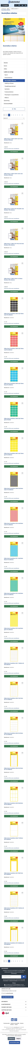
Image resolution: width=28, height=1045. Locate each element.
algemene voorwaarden (8, 985)
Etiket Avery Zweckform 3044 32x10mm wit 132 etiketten (13, 769)
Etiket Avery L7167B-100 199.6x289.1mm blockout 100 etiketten (14, 209)
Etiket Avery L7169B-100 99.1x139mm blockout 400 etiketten (13, 279)
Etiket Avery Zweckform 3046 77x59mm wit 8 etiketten (13, 838)
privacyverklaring (17, 984)
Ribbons (7, 97)
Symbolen (7, 89)
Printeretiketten (8, 77)
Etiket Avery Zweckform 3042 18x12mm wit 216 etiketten (13, 699)
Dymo (5, 66)
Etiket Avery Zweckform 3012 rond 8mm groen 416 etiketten (13, 594)
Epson (6, 75)
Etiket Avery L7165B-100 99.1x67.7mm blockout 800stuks (13, 139)
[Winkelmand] (25, 5)
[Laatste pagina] (22, 115)
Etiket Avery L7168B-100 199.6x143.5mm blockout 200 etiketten (14, 244)
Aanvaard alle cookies (14, 1042)
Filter (15, 108)
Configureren (11, 1038)
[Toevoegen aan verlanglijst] (22, 123)
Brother (6, 63)
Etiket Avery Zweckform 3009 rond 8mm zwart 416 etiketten (13, 489)
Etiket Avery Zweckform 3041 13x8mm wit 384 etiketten (14, 664)
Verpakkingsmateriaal (10, 86)
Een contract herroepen (7, 997)
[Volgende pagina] (19, 115)
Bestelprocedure (7, 1023)
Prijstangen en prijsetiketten (12, 94)
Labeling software (9, 83)
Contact (16, 1024)
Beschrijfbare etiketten (10, 80)
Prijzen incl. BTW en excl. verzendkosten (11, 148)
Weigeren (19, 1038)
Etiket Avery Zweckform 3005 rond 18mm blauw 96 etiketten (14, 384)
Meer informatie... (18, 1035)
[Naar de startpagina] (14, 2)
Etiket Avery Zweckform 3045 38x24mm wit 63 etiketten (13, 804)
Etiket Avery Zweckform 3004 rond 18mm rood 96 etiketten (14, 349)
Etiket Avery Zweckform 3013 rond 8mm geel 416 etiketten (13, 629)
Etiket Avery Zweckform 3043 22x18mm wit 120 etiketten (13, 734)
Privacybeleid (5, 980)
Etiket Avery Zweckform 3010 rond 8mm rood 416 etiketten (13, 524)
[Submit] (23, 976)
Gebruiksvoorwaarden (13, 980)
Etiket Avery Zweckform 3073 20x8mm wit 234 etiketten (14, 943)
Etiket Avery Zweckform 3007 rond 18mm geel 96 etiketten (14, 454)
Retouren (12, 1024)
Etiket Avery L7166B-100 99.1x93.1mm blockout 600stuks (13, 174)
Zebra (5, 69)
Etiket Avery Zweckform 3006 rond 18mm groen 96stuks (14, 419)
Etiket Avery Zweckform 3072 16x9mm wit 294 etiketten (14, 908)
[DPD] (5, 1013)
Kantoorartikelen (8, 103)
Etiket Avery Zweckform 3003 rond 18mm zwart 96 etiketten (14, 314)
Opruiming (6, 100)
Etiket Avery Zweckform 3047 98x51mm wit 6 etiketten (13, 874)
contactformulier (9, 993)
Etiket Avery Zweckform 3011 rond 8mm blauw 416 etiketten (13, 559)
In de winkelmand (14, 151)
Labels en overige (8, 72)
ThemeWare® (16, 1030)
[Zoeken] (16, 5)
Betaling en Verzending (15, 1023)
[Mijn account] (22, 5)
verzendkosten (16, 1027)
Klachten (21, 1023)
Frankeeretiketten (9, 92)
